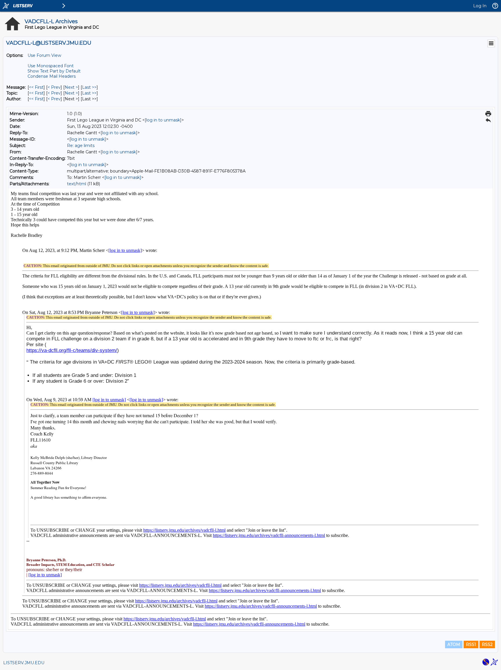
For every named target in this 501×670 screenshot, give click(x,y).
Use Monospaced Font (51, 65)
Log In (480, 5)
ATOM (453, 644)
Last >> (89, 87)
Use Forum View (44, 55)
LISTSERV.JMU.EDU (23, 662)
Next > (71, 87)
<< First (36, 87)
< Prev (54, 87)
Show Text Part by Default (54, 71)
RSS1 (471, 644)
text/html (76, 183)
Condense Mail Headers (52, 76)
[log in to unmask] (163, 120)
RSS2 (487, 644)
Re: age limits (81, 145)
